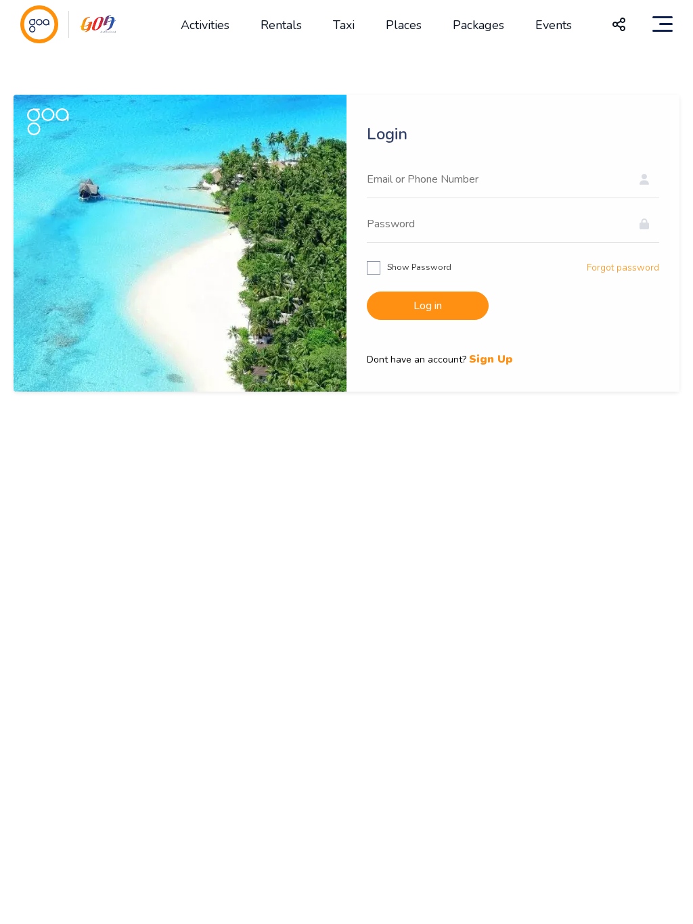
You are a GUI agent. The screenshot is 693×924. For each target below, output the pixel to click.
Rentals (281, 25)
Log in (427, 305)
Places (404, 25)
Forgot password (623, 267)
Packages (478, 25)
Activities (205, 25)
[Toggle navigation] (662, 24)
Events (553, 25)
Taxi (344, 25)
